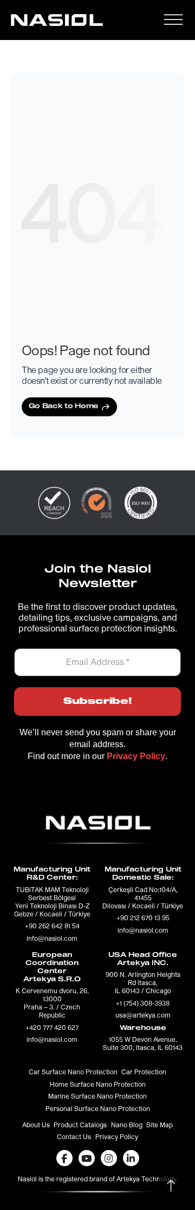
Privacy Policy (116, 1137)
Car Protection (143, 1072)
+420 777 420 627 (52, 1028)
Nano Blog (126, 1125)
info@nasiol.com (52, 939)
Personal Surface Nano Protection (98, 1109)
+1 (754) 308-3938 (143, 1004)
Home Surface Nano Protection (98, 1085)
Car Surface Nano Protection (73, 1072)
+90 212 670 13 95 (143, 918)
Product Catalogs (80, 1125)
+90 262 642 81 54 (52, 926)
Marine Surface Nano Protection (97, 1097)
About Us (36, 1125)
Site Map (159, 1125)
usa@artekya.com (143, 1016)
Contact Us (74, 1137)
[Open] (173, 19)
